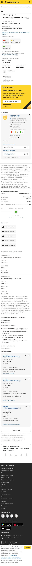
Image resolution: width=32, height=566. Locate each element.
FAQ (2, 496)
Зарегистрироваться (12, 101)
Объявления (4, 484)
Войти (7, 106)
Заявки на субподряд (7, 475)
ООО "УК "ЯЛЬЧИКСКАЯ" (9, 373)
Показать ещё (16, 430)
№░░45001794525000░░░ (10, 54)
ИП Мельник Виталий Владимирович (11, 424)
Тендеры (3, 472)
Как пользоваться (6, 494)
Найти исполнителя (6, 489)
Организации (5, 482)
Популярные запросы (7, 498)
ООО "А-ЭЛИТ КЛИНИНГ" (9, 400)
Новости (3, 501)
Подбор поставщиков (7, 480)
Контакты (3, 508)
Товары (3, 487)
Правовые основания (7, 503)
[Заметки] (10, 15)
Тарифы (3, 491)
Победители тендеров (7, 468)
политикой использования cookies (11, 558)
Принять (27, 547)
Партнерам (4, 505)
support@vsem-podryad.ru (11, 537)
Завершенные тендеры (7, 470)
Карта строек (5, 477)
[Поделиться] (15, 15)
